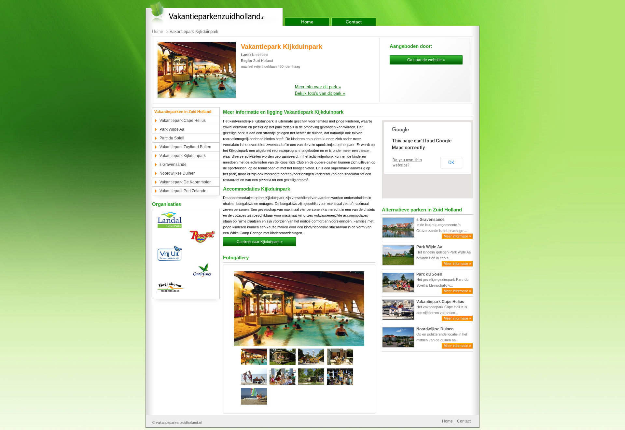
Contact (354, 21)
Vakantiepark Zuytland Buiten (185, 147)
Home (307, 21)
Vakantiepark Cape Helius (183, 120)
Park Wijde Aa (172, 129)
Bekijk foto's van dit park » (320, 93)
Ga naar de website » (426, 60)
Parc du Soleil (172, 138)
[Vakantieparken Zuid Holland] (214, 13)
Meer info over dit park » (318, 86)
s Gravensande (173, 164)
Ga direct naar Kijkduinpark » (260, 242)
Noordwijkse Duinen (178, 173)
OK (451, 162)
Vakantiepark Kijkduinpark (183, 155)
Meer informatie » (457, 236)
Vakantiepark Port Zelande (183, 191)
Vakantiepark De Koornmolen (186, 182)
